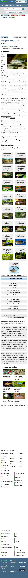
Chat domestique (5, 533)
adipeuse (23, 108)
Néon (11, 453)
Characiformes (16, 301)
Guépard (17, 541)
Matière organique (19, 550)
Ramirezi (12, 458)
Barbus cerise (4, 465)
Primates (3, 541)
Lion (16, 533)
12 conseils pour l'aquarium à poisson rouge (6, 475)
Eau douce (17, 477)
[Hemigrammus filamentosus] (7, 202)
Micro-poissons (5, 484)
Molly (21, 461)
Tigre (16, 536)
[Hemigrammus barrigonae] (7, 161)
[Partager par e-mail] (19, 37)
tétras (2, 70)
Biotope (3, 550)
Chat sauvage (4, 536)
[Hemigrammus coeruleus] (7, 188)
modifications (16, 121)
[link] (7, 1)
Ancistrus (12, 466)
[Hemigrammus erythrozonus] (20, 189)
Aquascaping (18, 485)
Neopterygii (15, 294)
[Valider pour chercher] (26, 1)
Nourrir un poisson (5, 486)
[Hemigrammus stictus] (7, 257)
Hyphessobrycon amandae (7, 389)
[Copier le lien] (21, 37)
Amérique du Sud (6, 74)
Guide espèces (19, 5)
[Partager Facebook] (22, 37)
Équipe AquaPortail (13, 570)
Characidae (15, 306)
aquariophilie (6, 87)
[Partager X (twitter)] (24, 37)
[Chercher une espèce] (23, 9)
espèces (8, 76)
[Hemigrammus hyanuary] (7, 216)
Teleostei (15, 297)
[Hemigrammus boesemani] (20, 175)
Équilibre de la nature (6, 547)
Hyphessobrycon (6, 115)
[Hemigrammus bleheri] (7, 175)
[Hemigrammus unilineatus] (14, 270)
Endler (21, 456)
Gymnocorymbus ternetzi (8, 401)
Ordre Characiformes (6, 340)
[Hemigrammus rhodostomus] (20, 229)
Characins (5, 78)
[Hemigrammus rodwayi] (7, 243)
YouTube (22, 570)
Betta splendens (3, 459)
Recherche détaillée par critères (14, 12)
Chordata (15, 285)
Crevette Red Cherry (6, 479)
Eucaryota (15, 281)
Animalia (15, 283)
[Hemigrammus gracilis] (20, 202)
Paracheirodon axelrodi (19, 377)
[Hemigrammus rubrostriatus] (20, 242)
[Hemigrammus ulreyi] (20, 256)
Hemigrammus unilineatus (19, 317)
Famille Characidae (6, 327)
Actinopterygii (16, 292)
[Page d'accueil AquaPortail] (7, 2)
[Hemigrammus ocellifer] (20, 215)
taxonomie (4, 321)
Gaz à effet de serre (20, 552)
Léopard (17, 539)
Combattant (4, 456)
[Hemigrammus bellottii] (20, 161)
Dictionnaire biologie (7, 5)
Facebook (22, 566)
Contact (12, 566)
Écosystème (4, 552)
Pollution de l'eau (19, 555)
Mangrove (3, 555)
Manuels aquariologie (13, 561)
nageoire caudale (14, 112)
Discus (12, 464)
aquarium (5, 91)
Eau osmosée (18, 480)
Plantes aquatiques (20, 482)
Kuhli (21, 466)
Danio (21, 464)
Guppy (21, 453)
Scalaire (12, 461)
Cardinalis (12, 456)
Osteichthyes (16, 290)
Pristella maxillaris (19, 401)
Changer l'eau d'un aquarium (19, 474)
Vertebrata (15, 287)
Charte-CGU (22, 562)
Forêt (16, 547)
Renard (3, 539)
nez (16, 87)
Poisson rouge (4, 453)
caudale (3, 112)
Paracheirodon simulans (19, 389)
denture (12, 117)
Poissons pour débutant (7, 481)
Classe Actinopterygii (6, 353)
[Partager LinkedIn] (26, 37)
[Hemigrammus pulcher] (7, 229)
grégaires (3, 93)
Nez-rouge (4, 468)
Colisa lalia (4, 462)
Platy (21, 458)
